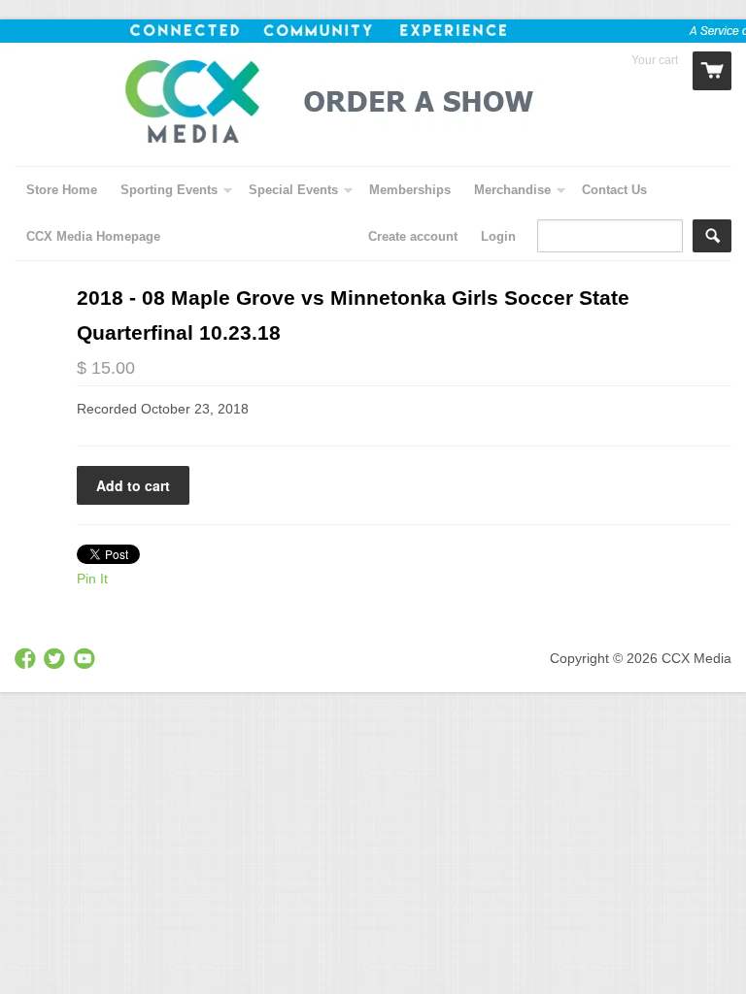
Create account (413, 236)
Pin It (92, 578)
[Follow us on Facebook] (27, 659)
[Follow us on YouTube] (86, 659)
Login (498, 236)
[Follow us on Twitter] (56, 659)
